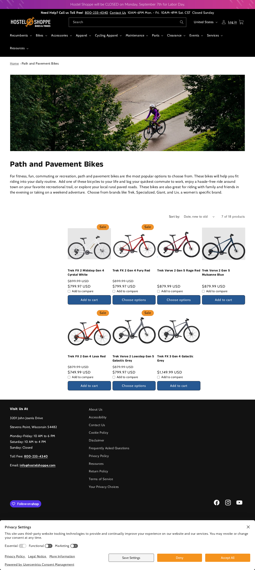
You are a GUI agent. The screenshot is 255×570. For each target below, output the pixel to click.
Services (213, 35)
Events (194, 35)
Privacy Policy (99, 456)
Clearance (174, 35)
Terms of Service (101, 479)
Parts (155, 35)
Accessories (59, 35)
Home (14, 63)
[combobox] (127, 22)
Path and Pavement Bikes (40, 63)
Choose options (134, 300)
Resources (17, 48)
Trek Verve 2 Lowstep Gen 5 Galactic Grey (133, 359)
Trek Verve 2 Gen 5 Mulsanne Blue (216, 273)
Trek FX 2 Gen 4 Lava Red (87, 357)
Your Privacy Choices (104, 487)
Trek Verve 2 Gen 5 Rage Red (178, 271)
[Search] (181, 22)
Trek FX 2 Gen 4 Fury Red (131, 271)
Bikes (39, 35)
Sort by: (174, 216)
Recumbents (19, 35)
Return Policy (98, 471)
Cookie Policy (98, 432)
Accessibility (98, 417)
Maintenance (135, 35)
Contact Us (118, 13)
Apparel (81, 35)
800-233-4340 (96, 13)
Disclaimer (96, 440)
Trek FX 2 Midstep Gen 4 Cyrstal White (86, 273)
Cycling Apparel (106, 35)
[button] (20, 37)
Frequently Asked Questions (109, 448)
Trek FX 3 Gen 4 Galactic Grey (175, 359)
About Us (96, 409)
